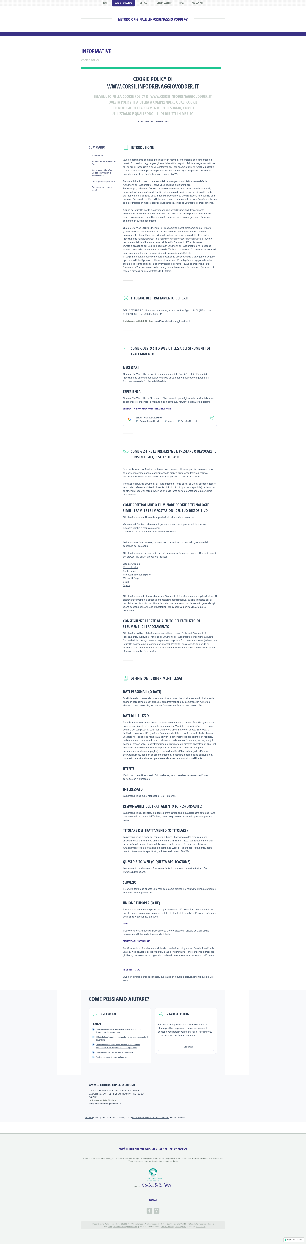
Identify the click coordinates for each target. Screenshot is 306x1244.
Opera (126, 585)
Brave (126, 581)
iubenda (89, 1117)
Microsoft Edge (131, 578)
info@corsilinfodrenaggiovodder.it (122, 1226)
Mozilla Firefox (130, 567)
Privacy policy (167, 1226)
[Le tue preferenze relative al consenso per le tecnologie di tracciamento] (294, 1240)
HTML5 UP (200, 1226)
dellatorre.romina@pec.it (203, 1224)
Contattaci (189, 1046)
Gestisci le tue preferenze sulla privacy (112, 1057)
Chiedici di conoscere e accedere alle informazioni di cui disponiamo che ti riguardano (120, 1031)
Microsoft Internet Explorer (137, 574)
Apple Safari (129, 571)
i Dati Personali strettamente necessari (150, 1117)
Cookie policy (180, 1226)
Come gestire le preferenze (103, 181)
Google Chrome (131, 563)
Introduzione (97, 155)
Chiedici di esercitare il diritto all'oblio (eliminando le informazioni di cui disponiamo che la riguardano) (118, 1046)
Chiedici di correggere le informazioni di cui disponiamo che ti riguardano (122, 1038)
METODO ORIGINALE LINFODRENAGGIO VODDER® (153, 19)
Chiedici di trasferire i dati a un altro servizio (114, 1052)
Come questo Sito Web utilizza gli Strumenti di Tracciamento (102, 173)
